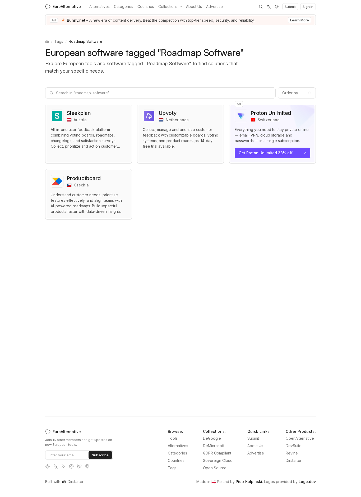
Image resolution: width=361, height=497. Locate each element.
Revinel (292, 453)
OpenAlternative (300, 438)
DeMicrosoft (213, 445)
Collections (168, 6)
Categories (123, 6)
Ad (54, 20)
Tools (173, 438)
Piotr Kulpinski (249, 481)
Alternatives (99, 6)
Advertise (214, 6)
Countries (145, 6)
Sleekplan (79, 113)
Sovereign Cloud (218, 460)
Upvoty (168, 113)
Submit (253, 438)
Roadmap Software (85, 41)
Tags (58, 41)
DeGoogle (212, 438)
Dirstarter (294, 460)
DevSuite (294, 445)
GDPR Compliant (217, 453)
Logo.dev (307, 481)
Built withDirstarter (64, 481)
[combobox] (297, 93)
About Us (194, 6)
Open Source (214, 468)
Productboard (84, 178)
